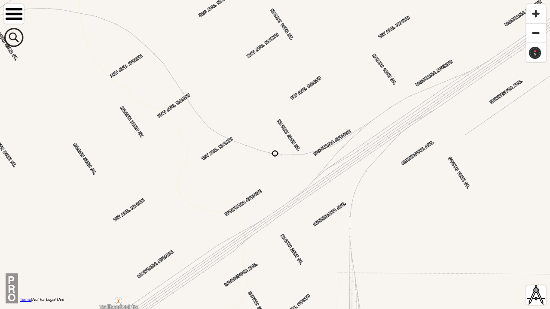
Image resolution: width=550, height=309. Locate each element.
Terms (25, 299)
